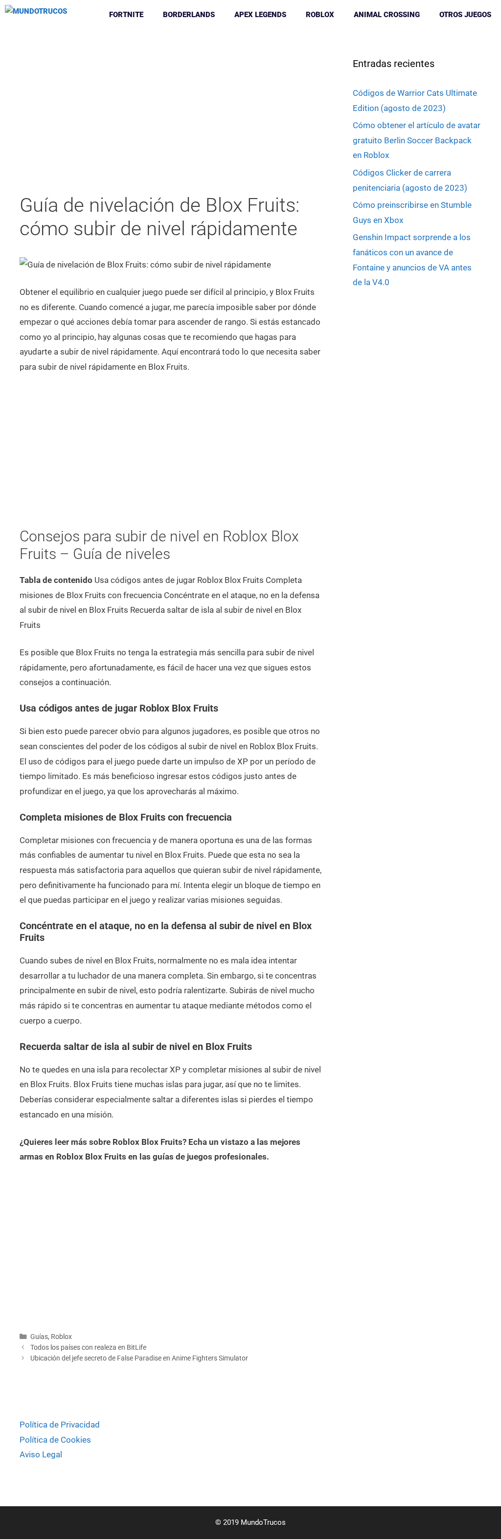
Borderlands (189, 14)
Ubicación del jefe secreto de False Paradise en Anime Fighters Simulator (139, 1358)
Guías (39, 1337)
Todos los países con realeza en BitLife (88, 1347)
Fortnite (126, 14)
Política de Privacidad (60, 1424)
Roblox (320, 14)
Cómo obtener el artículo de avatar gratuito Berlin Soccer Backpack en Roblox (416, 140)
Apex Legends (260, 14)
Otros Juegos (465, 14)
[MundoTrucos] (38, 14)
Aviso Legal (41, 1454)
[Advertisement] (171, 121)
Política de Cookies (55, 1440)
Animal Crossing (387, 14)
